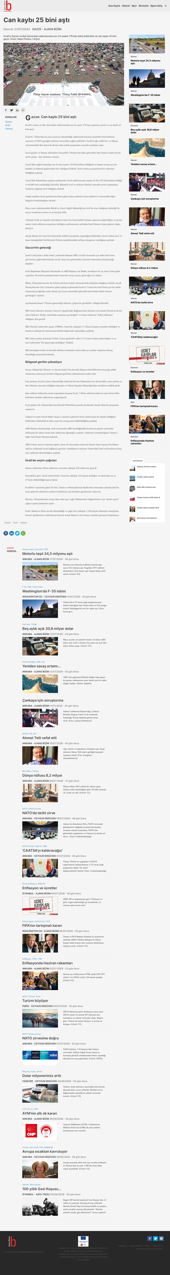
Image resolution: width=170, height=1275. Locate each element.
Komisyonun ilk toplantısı (147, 518)
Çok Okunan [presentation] (137, 461)
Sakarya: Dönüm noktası (146, 467)
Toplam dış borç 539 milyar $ (148, 497)
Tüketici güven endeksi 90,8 (148, 508)
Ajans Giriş (156, 5)
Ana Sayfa (114, 5)
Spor (134, 5)
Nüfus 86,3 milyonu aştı (146, 487)
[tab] (137, 460)
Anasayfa (122, 1246)
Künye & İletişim (135, 1246)
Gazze (8, 121)
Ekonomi (143, 5)
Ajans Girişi (157, 1246)
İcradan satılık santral (145, 477)
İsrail (7, 125)
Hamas (9, 128)
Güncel (126, 5)
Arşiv (147, 1246)
